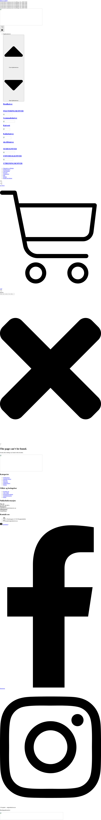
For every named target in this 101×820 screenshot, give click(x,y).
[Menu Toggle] (2, 29)
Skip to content (3, 0)
